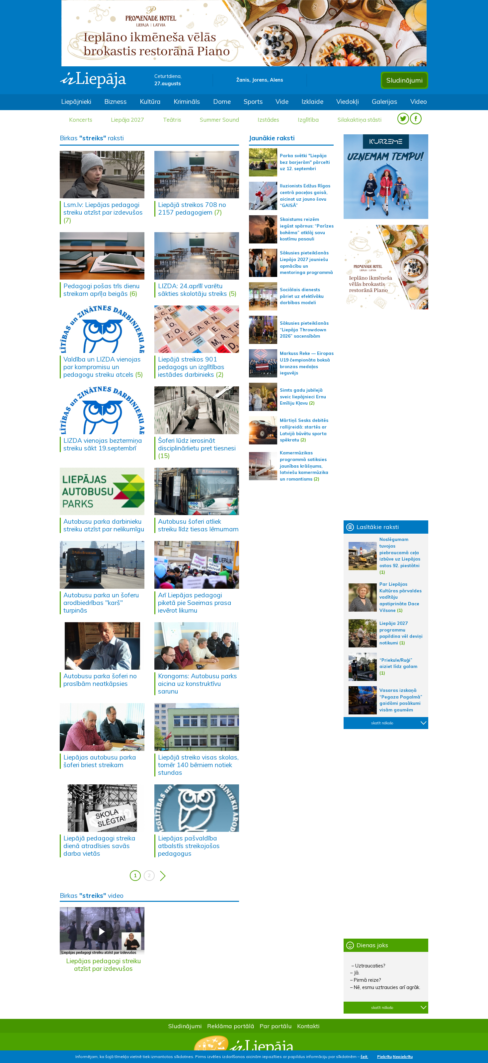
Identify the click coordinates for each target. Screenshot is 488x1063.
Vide (282, 101)
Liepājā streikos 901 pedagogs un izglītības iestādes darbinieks (191, 366)
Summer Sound (219, 119)
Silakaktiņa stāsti (359, 119)
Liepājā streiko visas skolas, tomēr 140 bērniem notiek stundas (198, 764)
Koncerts (80, 119)
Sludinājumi (404, 80)
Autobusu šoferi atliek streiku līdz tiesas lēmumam (198, 525)
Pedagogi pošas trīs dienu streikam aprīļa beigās (101, 290)
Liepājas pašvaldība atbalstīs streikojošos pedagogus (189, 845)
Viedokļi (347, 101)
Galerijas (384, 101)
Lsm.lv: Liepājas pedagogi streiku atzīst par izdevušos (103, 208)
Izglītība (308, 119)
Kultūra (150, 101)
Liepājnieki (76, 101)
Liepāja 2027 (127, 119)
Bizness (115, 101)
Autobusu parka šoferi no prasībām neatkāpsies (100, 680)
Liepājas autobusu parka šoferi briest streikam (99, 761)
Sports (253, 101)
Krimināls (187, 101)
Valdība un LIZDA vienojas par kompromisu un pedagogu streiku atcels (102, 366)
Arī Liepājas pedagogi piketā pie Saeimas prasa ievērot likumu (194, 602)
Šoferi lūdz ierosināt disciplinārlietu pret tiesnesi (197, 444)
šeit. (364, 1056)
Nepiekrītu (403, 1056)
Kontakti (308, 1026)
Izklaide (312, 101)
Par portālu (276, 1026)
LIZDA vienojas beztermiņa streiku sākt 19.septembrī (102, 444)
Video (418, 101)
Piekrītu (384, 1056)
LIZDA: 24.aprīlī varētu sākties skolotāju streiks (192, 290)
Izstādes (268, 119)
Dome (222, 101)
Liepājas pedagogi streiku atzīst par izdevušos (103, 964)
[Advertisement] (386, 414)
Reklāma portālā (230, 1026)
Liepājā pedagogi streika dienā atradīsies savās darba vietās (99, 845)
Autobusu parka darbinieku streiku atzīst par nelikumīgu (103, 525)
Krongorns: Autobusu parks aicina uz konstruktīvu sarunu (197, 683)
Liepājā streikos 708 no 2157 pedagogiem (192, 208)
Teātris (172, 119)
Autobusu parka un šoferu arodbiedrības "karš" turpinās (101, 602)
